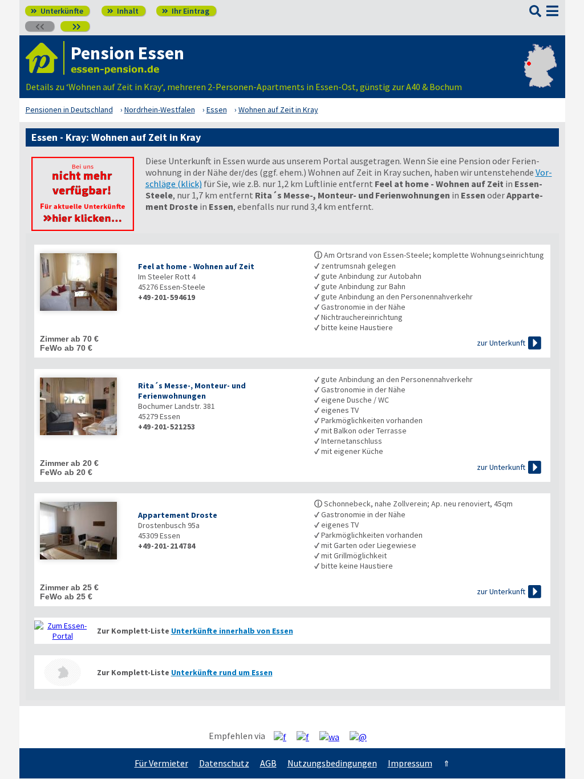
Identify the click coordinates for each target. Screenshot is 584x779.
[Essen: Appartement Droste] (83, 532)
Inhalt (123, 11)
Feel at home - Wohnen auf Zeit (196, 266)
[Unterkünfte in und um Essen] (82, 227)
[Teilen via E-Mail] (362, 736)
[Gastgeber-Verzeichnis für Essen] (45, 58)
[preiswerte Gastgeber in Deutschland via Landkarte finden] (540, 75)
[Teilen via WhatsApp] (333, 736)
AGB (268, 763)
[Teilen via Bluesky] (307, 736)
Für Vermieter (161, 763)
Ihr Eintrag (185, 11)
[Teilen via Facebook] (284, 736)
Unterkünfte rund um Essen (222, 672)
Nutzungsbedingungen (332, 763)
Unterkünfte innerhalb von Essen (232, 631)
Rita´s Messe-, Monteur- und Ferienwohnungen (192, 390)
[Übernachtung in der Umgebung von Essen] (62, 672)
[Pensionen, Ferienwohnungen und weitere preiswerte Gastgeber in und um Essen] (62, 630)
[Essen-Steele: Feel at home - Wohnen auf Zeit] (83, 283)
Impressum (410, 763)
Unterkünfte (57, 11)
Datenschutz (224, 763)
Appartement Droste (177, 515)
